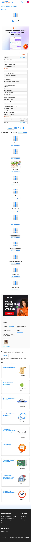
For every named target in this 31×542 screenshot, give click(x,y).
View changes (6, 346)
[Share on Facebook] (18, 128)
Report (10, 128)
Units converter (5, 523)
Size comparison (5, 525)
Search (12, 2)
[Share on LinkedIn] (23, 128)
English (28, 2)
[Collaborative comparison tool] (6, 2)
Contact (23, 520)
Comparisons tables (6, 520)
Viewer (4, 330)
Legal (22, 518)
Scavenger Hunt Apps (9, 367)
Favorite (13, 21)
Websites (7, 6)
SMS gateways (7, 444)
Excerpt (5, 318)
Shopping (14, 6)
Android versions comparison (8, 383)
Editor (18, 330)
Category (5, 326)
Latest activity (4, 531)
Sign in (23, 2)
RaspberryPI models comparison (8, 460)
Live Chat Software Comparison (8, 414)
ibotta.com (22, 57)
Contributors (6, 338)
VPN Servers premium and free (9, 398)
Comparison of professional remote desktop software (8, 477)
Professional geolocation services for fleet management (9, 431)
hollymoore (20, 332)
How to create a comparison (8, 516)
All (2, 6)
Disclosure (23, 516)
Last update (6, 334)
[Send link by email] (15, 128)
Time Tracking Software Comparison (9, 491)
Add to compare (22, 132)
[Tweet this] (21, 128)
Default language (22, 326)
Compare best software (7, 518)
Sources (5, 322)
